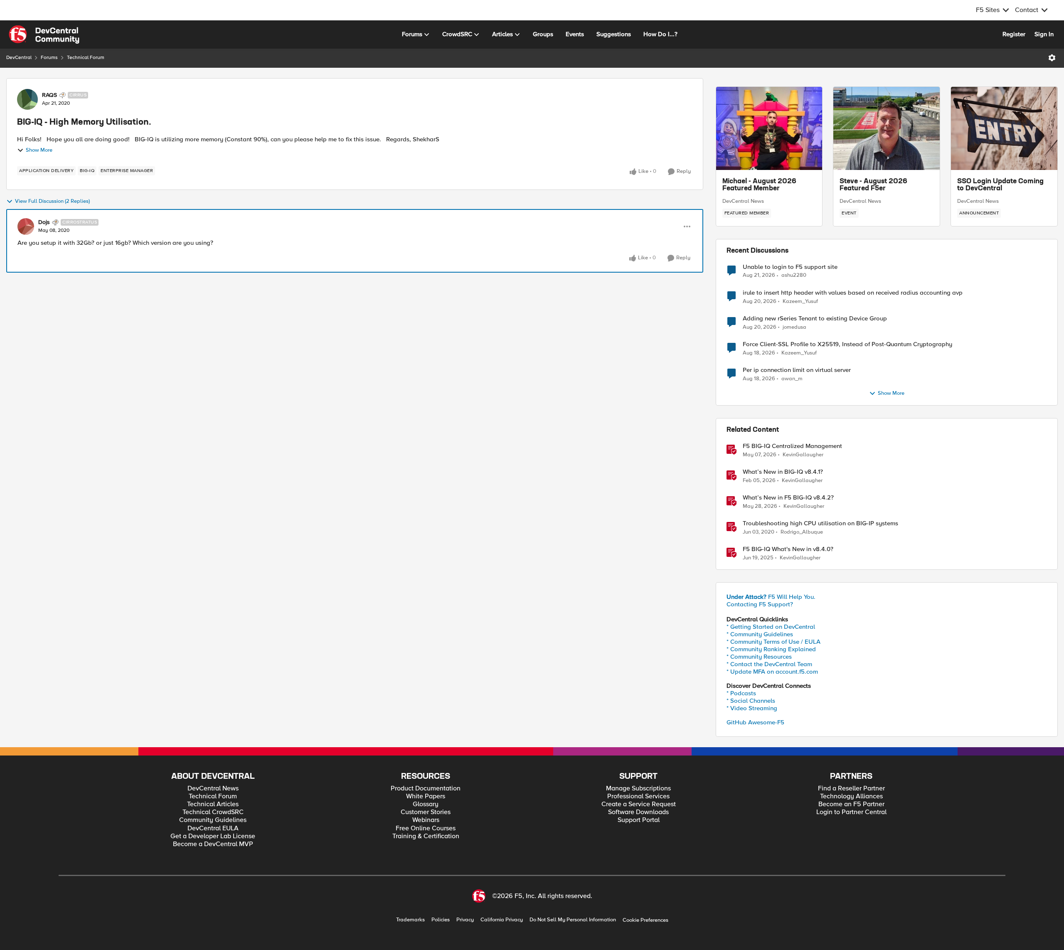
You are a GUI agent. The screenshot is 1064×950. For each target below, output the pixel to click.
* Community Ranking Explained (771, 649)
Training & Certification (425, 836)
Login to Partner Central (851, 812)
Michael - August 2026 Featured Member (759, 185)
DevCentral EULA (213, 828)
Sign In (1044, 34)
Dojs (44, 222)
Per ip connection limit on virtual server (797, 370)
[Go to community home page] (44, 34)
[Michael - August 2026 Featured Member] (769, 128)
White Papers (425, 796)
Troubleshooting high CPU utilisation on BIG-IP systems (820, 523)
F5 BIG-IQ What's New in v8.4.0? (788, 549)
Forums (49, 57)
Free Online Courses (426, 828)
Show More (39, 150)
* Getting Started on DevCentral (771, 626)
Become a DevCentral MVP (213, 844)
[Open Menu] (1052, 58)
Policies (440, 920)
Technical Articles (213, 804)
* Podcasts (741, 693)
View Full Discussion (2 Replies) (52, 201)
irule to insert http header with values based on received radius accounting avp (853, 292)
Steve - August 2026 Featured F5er (873, 185)
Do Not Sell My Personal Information (573, 920)
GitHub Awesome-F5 (755, 722)
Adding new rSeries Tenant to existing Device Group (815, 318)
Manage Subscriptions (638, 788)
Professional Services (638, 796)
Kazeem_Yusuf (800, 301)
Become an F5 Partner (851, 804)
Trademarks (410, 920)
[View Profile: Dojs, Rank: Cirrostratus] (25, 226)
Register (1013, 34)
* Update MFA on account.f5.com (772, 671)
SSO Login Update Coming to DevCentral (1000, 185)
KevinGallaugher (803, 455)
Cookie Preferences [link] (645, 920)
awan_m (792, 379)
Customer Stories (426, 812)
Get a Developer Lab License (212, 836)
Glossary (425, 804)
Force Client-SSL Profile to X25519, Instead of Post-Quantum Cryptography (847, 344)
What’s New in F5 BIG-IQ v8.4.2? (788, 497)
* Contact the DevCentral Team (769, 664)
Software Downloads (638, 812)
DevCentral (19, 57)
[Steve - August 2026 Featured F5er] (886, 128)
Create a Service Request (638, 804)
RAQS (49, 95)
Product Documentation (426, 788)
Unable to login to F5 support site (790, 267)
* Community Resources (759, 656)
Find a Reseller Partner (851, 788)
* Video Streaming (752, 708)
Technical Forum (85, 57)
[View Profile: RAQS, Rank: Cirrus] (27, 99)
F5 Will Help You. (771, 597)
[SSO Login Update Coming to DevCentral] (1004, 128)
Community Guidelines (212, 820)
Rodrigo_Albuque (802, 532)
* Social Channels (751, 700)
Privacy (465, 920)
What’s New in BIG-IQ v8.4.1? (783, 471)
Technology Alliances (851, 796)
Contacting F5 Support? (760, 604)
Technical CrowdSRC (213, 812)
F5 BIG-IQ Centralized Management (792, 446)
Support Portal (639, 820)
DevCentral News (743, 201)
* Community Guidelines (760, 634)
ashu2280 (793, 275)
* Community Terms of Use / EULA (773, 641)
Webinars (425, 820)
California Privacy (501, 920)
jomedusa (794, 327)
